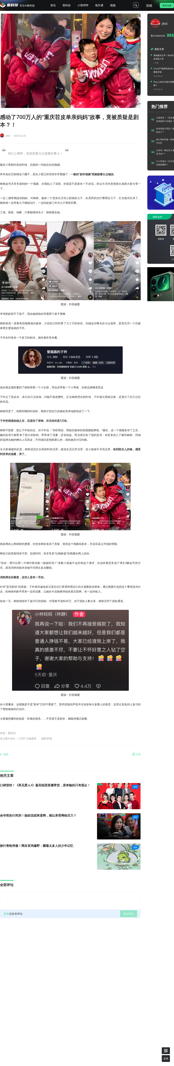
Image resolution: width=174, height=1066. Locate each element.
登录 (6, 914)
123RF (22, 738)
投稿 (149, 5)
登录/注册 (166, 5)
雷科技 (12, 733)
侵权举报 (46, 738)
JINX (8, 135)
